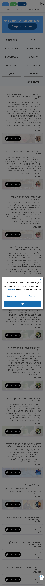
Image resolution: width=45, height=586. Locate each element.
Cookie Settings (13, 296)
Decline (32, 296)
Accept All (22, 304)
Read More (11, 289)
